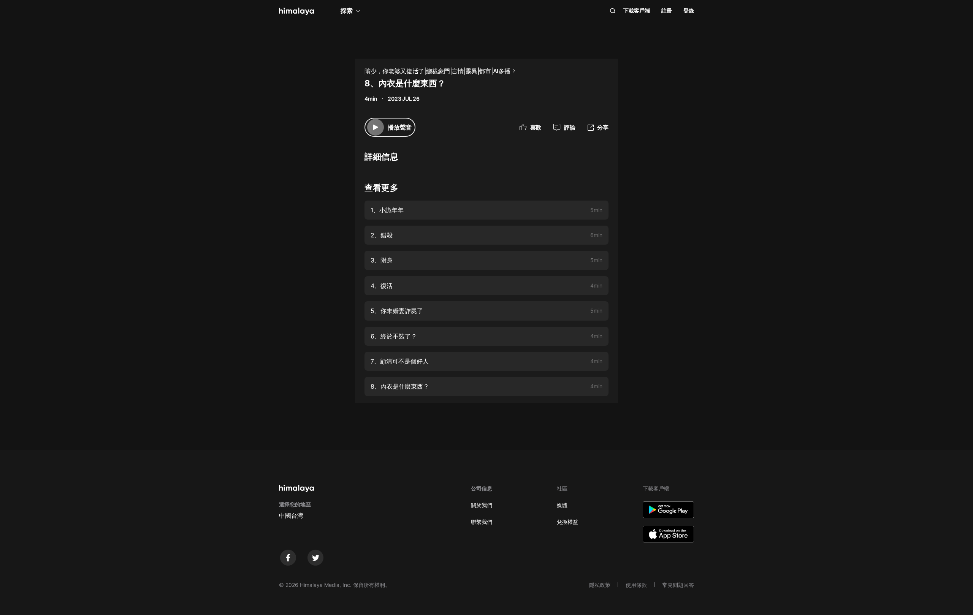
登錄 (688, 10)
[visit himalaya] (296, 11)
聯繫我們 (481, 522)
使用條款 (636, 585)
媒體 (562, 505)
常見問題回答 (678, 585)
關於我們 (481, 505)
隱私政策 (599, 585)
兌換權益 (567, 522)
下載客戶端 (636, 10)
